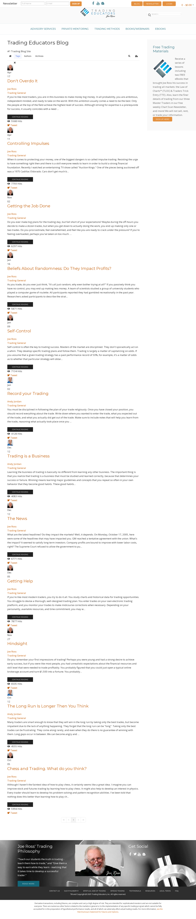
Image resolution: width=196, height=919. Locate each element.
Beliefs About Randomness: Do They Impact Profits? (59, 268)
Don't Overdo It (22, 80)
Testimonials (135, 891)
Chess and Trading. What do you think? (47, 768)
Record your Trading (27, 393)
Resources (150, 891)
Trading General (16, 92)
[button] (129, 56)
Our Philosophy (71, 891)
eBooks (160, 28)
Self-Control (19, 331)
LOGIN (169, 4)
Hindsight (17, 643)
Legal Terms (165, 891)
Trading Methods (107, 28)
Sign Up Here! (162, 119)
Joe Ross (12, 88)
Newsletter (152, 4)
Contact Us (54, 891)
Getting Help (20, 581)
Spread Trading (117, 891)
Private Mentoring (75, 28)
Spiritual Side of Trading (94, 891)
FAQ (176, 891)
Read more (28, 884)
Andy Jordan (14, 401)
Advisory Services (43, 28)
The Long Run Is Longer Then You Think (48, 706)
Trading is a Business (28, 456)
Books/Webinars (137, 28)
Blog (137, 4)
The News (17, 518)
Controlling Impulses (28, 143)
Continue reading (20, 117)
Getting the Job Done (28, 205)
